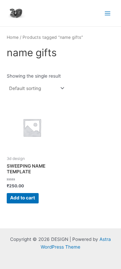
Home (12, 37)
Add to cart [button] (22, 197)
